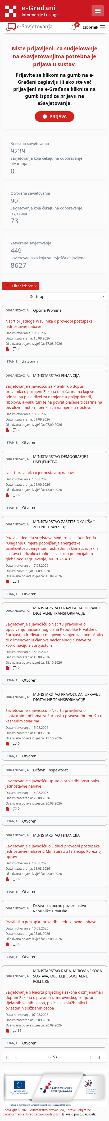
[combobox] (67, 296)
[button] (7, 1057)
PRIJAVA (58, 116)
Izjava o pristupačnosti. (79, 1114)
